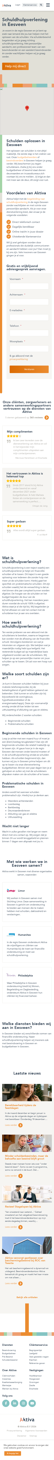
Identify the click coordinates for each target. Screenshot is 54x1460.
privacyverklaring (19, 359)
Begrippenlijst (35, 1350)
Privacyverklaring (14, 1430)
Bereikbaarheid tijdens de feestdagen (20, 1106)
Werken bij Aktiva (10, 1388)
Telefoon (15, 326)
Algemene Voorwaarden (36, 1430)
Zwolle (32, 1385)
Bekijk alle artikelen (27, 1297)
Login (17, 4)
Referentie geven (37, 1363)
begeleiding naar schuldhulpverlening (25, 200)
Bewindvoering (9, 1350)
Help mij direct (15, 66)
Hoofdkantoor (35, 1375)
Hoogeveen (34, 1379)
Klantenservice (30, 5)
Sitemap (33, 1436)
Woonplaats (17, 341)
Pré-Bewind (7, 1356)
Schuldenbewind (9, 1360)
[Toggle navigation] (47, 5)
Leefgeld (33, 1353)
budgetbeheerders (27, 157)
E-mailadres (17, 310)
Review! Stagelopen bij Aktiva (23, 1207)
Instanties (6, 1379)
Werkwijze (6, 1385)
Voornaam (16, 279)
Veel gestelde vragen (39, 1356)
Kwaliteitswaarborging (12, 1382)
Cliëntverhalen (8, 1375)
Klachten (33, 1360)
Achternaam (17, 294)
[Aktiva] (6, 5)
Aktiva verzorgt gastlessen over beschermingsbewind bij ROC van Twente (25, 1260)
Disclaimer (21, 1436)
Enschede (33, 1388)
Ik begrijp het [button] (12, 1453)
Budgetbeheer (9, 1353)
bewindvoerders (14, 160)
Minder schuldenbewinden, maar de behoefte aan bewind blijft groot (26, 1157)
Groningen (34, 1382)
